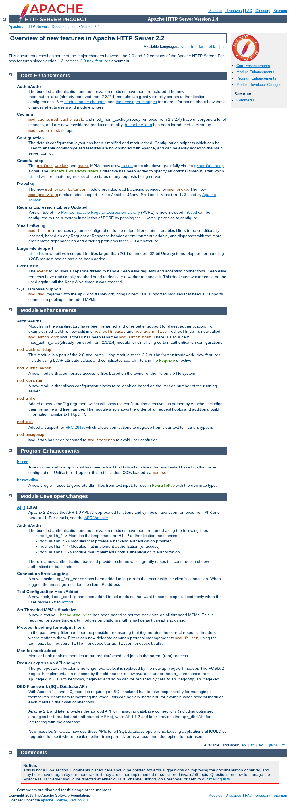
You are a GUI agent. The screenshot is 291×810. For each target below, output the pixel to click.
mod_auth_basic (110, 331)
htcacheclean (138, 125)
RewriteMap (163, 485)
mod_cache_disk (67, 119)
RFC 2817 (74, 427)
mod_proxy (177, 189)
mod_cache (38, 119)
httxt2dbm (27, 480)
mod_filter (39, 230)
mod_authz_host (135, 337)
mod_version (29, 380)
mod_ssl (25, 422)
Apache (15, 26)
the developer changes (136, 101)
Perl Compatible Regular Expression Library (100, 212)
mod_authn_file (151, 331)
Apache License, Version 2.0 (64, 800)
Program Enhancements (256, 78)
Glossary (262, 11)
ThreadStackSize (75, 615)
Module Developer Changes (259, 84)
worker (61, 166)
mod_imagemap (30, 434)
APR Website (96, 517)
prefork (45, 166)
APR (21, 507)
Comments (245, 100)
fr (192, 46)
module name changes (84, 101)
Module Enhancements (255, 72)
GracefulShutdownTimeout (75, 171)
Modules (215, 11)
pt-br (212, 46)
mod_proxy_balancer (65, 189)
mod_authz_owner (34, 368)
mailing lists (219, 779)
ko (201, 46)
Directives (233, 11)
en (183, 46)
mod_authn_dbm (43, 337)
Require (167, 360)
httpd (127, 166)
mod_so (159, 472)
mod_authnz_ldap (34, 349)
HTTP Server (36, 26)
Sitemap (280, 11)
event (83, 166)
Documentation (64, 26)
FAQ (248, 11)
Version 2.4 (90, 26)
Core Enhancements (253, 66)
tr (223, 46)
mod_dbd (36, 294)
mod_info (26, 398)
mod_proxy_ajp (43, 195)
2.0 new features (95, 61)
